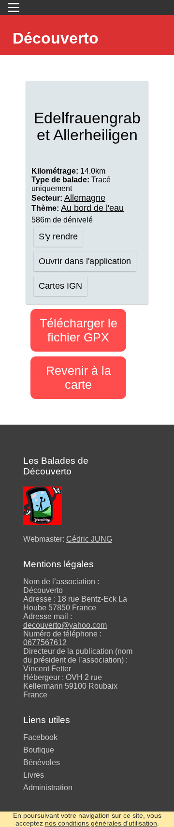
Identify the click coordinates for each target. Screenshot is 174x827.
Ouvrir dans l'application (85, 261)
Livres (33, 775)
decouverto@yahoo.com (65, 625)
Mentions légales (58, 564)
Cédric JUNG (89, 539)
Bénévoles (41, 762)
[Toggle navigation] (13, 7)
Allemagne (84, 198)
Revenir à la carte (78, 377)
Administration (47, 787)
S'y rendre (58, 236)
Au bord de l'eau (92, 208)
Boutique (38, 750)
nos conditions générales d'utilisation (101, 823)
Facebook (40, 737)
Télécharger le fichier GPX (78, 330)
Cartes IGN (60, 286)
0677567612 (45, 642)
